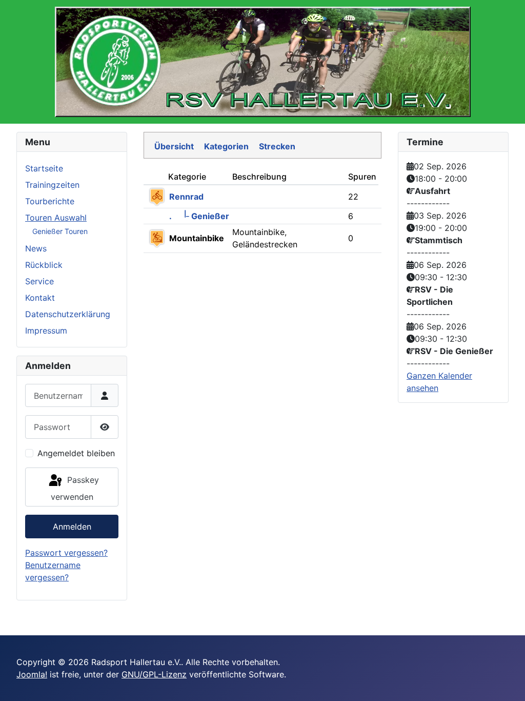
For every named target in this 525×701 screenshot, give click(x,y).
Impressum (46, 330)
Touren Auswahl (56, 217)
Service (39, 281)
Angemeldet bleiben (76, 453)
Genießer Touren (60, 231)
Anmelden (72, 526)
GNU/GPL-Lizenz (154, 674)
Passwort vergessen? (66, 553)
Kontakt (40, 298)
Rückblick (44, 265)
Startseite (44, 168)
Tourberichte (49, 201)
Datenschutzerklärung (67, 314)
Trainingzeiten (52, 185)
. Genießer (199, 216)
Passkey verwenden (75, 488)
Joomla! (31, 674)
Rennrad (186, 196)
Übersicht (174, 146)
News (36, 248)
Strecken (277, 146)
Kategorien (226, 146)
